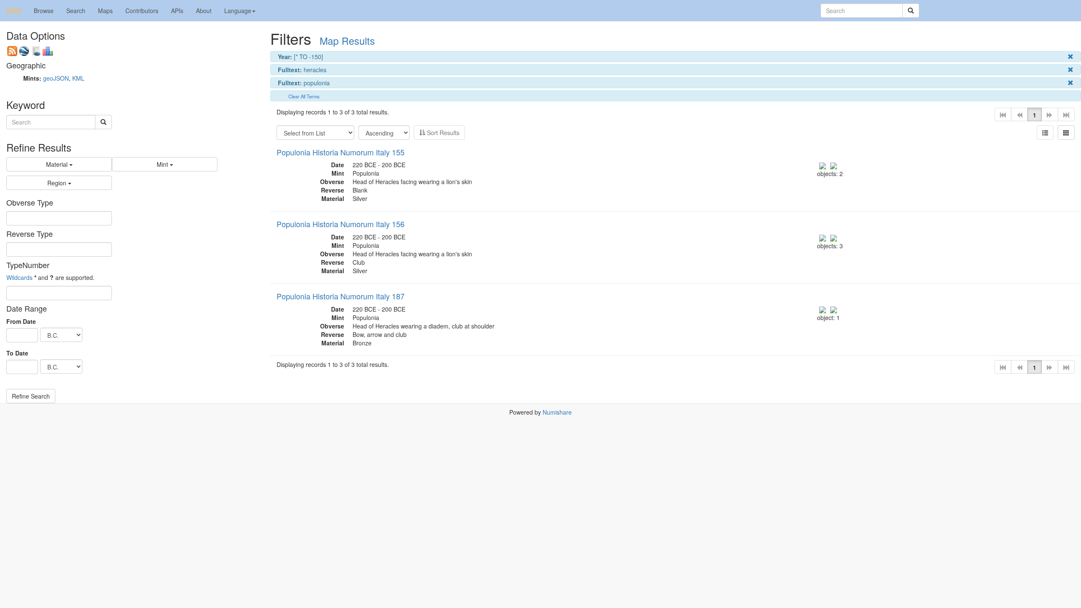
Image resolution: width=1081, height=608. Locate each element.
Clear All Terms (304, 96)
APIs (177, 10)
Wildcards (19, 277)
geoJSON (56, 78)
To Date (17, 353)
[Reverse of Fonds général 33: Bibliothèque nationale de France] (833, 309)
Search (75, 10)
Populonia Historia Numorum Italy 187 (341, 295)
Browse (44, 10)
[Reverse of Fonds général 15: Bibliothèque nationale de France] (833, 164)
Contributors (141, 10)
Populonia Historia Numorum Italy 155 (341, 152)
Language (237, 10)
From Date (21, 321)
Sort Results (442, 132)
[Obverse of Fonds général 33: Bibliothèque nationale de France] (822, 309)
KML (78, 78)
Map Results (347, 40)
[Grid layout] (1066, 132)
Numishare (557, 412)
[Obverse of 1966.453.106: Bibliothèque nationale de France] (822, 237)
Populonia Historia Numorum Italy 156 (341, 223)
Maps (105, 10)
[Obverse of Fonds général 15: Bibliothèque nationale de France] (822, 164)
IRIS (13, 10)
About (204, 10)
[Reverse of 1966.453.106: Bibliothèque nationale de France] (833, 237)
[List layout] (1045, 132)
